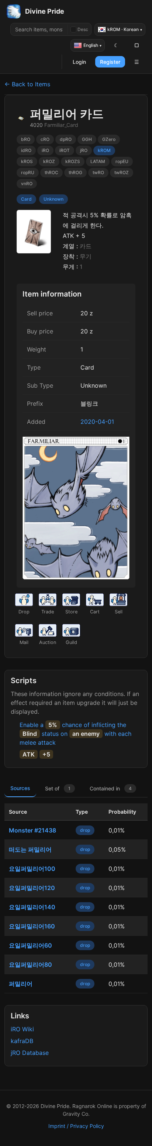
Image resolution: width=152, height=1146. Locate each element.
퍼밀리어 (20, 983)
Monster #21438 (32, 830)
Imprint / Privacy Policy (76, 1126)
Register (110, 62)
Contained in (111, 788)
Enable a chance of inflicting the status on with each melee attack (75, 733)
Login (79, 62)
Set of (57, 788)
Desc (82, 29)
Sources (20, 788)
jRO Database (30, 1052)
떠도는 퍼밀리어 (30, 849)
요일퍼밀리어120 (32, 887)
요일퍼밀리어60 (30, 945)
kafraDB (22, 1041)
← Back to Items (27, 84)
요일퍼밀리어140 (32, 907)
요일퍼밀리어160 (32, 926)
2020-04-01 (97, 421)
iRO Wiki (22, 1029)
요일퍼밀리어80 (30, 964)
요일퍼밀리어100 (32, 868)
